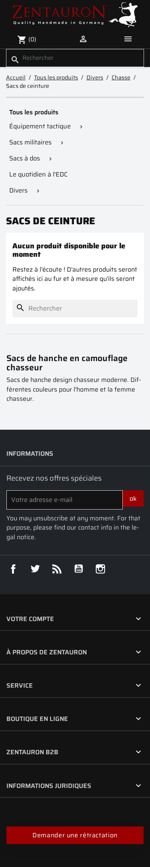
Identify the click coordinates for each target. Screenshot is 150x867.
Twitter (35, 568)
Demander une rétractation (75, 835)
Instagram (100, 568)
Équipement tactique (40, 126)
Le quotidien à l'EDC (38, 174)
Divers (18, 190)
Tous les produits (33, 112)
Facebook (13, 568)
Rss (56, 568)
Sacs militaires (30, 142)
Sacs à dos (24, 158)
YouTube (78, 568)
